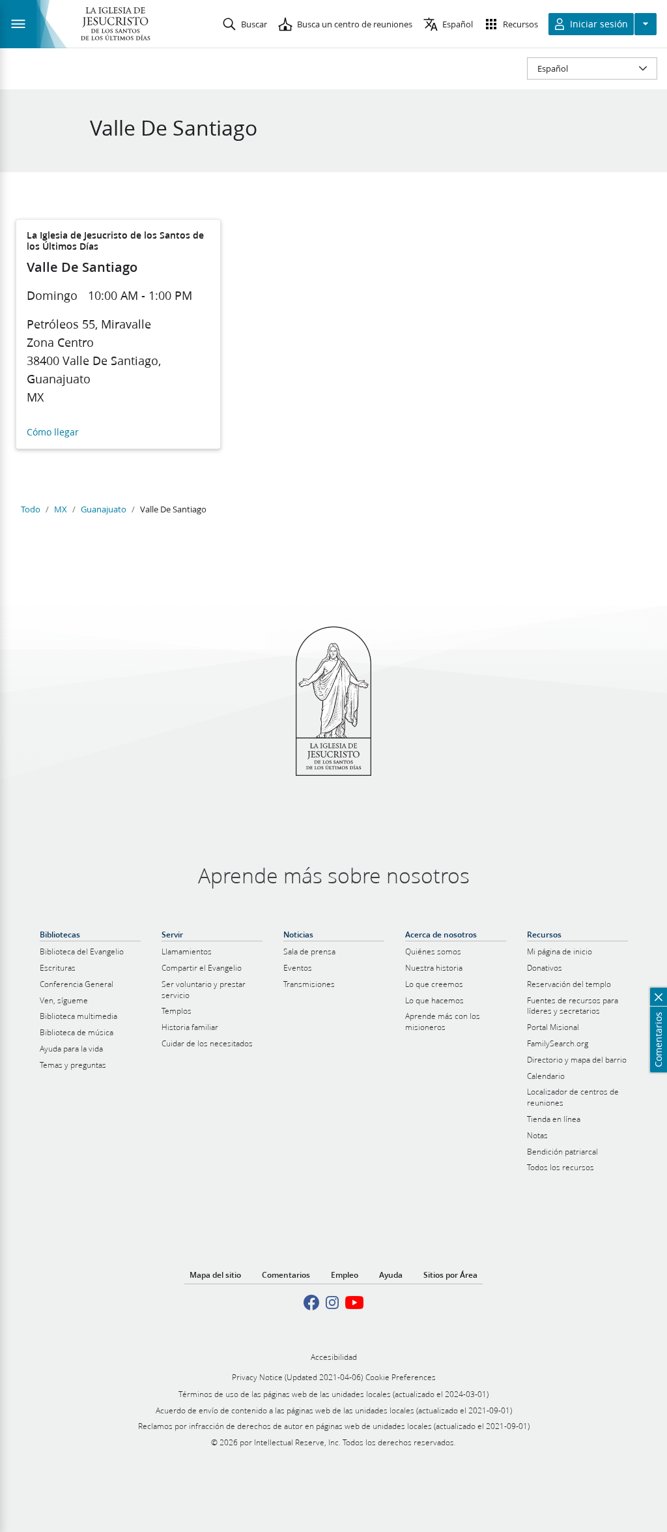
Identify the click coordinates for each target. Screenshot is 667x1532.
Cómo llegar (53, 432)
